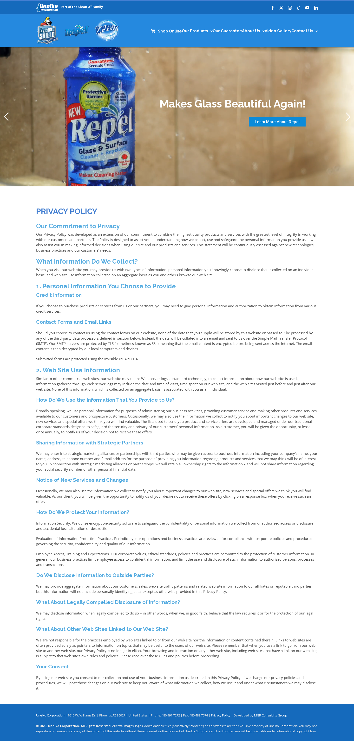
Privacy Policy (220, 715)
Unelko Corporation (50, 715)
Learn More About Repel (277, 121)
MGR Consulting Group (270, 715)
